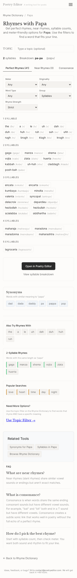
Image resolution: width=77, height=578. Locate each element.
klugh (45, 137)
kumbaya (17, 190)
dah (59, 126)
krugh (63, 137)
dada (20, 303)
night (54, 391)
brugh (27, 137)
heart (22, 391)
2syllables (11, 145)
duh (10, 131)
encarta (39, 185)
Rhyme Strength (13, 102)
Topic (8, 48)
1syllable (10, 118)
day (43, 391)
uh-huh (35, 164)
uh (45, 126)
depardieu (46, 202)
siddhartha (44, 213)
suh (53, 131)
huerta (52, 158)
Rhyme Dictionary (13, 15)
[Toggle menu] (70, 4)
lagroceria (18, 249)
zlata (31, 158)
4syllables (11, 220)
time (33, 391)
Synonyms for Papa (21, 446)
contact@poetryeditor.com (48, 570)
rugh (10, 137)
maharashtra (53, 234)
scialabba (16, 213)
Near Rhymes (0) (44, 67)
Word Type (10, 90)
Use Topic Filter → (20, 420)
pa (42, 303)
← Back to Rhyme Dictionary (20, 558)
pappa (52, 303)
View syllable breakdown (38, 274)
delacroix (17, 202)
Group (42, 90)
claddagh (58, 164)
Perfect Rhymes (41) (17, 67)
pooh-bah (15, 169)
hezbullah (44, 207)
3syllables (11, 177)
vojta (12, 158)
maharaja (17, 228)
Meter (8, 79)
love (11, 391)
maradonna (19, 234)
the (9, 126)
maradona (48, 228)
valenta (14, 196)
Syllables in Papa (47, 446)
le (33, 126)
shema (56, 152)
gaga (12, 152)
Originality (44, 79)
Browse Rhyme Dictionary (24, 453)
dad (10, 303)
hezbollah (16, 207)
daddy (32, 303)
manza (34, 152)
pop (63, 303)
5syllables (11, 241)
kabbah (13, 164)
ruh (39, 131)
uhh (68, 131)
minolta (44, 190)
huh (25, 131)
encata (14, 185)
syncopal (41, 196)
